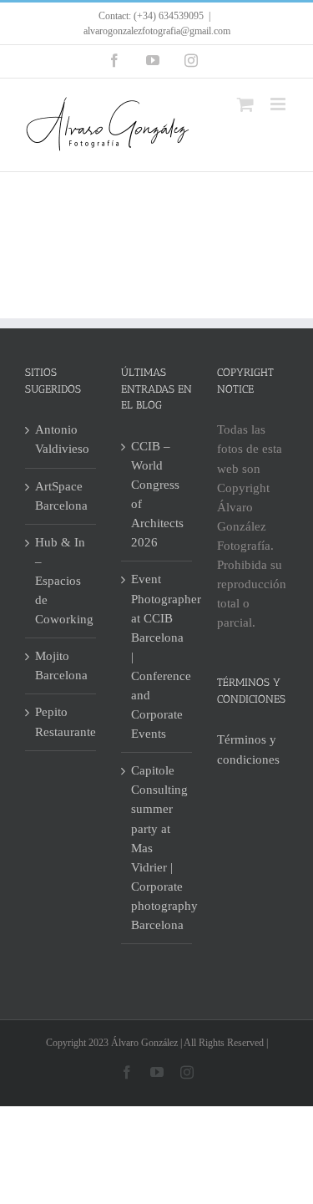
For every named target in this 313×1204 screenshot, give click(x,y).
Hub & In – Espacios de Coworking (61, 581)
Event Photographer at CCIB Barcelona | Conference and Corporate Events (157, 656)
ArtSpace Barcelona (61, 496)
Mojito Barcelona (61, 665)
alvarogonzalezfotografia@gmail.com (156, 31)
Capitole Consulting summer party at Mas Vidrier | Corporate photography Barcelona (157, 848)
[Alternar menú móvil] (279, 104)
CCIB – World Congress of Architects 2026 (157, 494)
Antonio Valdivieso (61, 439)
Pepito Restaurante (61, 721)
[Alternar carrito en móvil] (245, 104)
